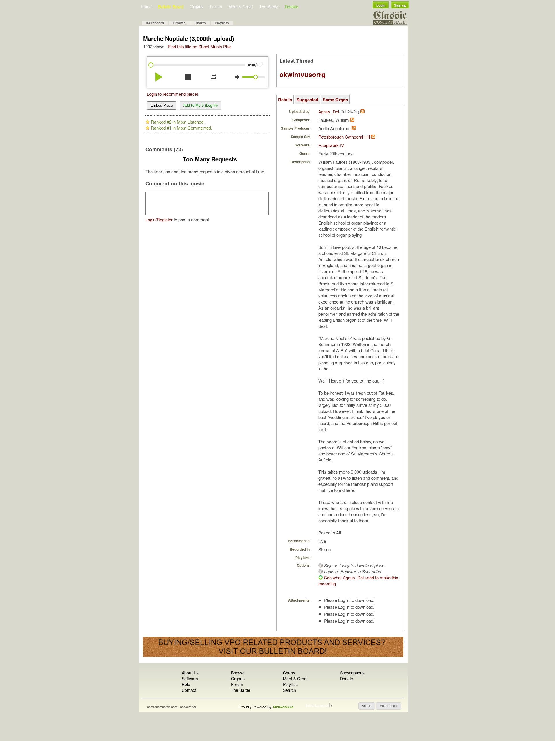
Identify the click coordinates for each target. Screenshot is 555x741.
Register (165, 219)
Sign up (400, 5)
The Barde (269, 7)
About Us (190, 673)
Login (380, 5)
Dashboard (155, 23)
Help (186, 684)
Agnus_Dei (328, 112)
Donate (291, 7)
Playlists (222, 23)
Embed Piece (161, 105)
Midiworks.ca (283, 706)
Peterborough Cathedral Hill (344, 137)
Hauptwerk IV (331, 145)
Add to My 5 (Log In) (200, 105)
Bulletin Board (171, 7)
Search (289, 690)
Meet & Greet (240, 7)
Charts (200, 23)
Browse (179, 23)
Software (190, 678)
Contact (189, 690)
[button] (366, 706)
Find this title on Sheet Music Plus (200, 46)
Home (146, 7)
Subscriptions (352, 673)
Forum (216, 7)
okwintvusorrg (302, 74)
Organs (197, 7)
